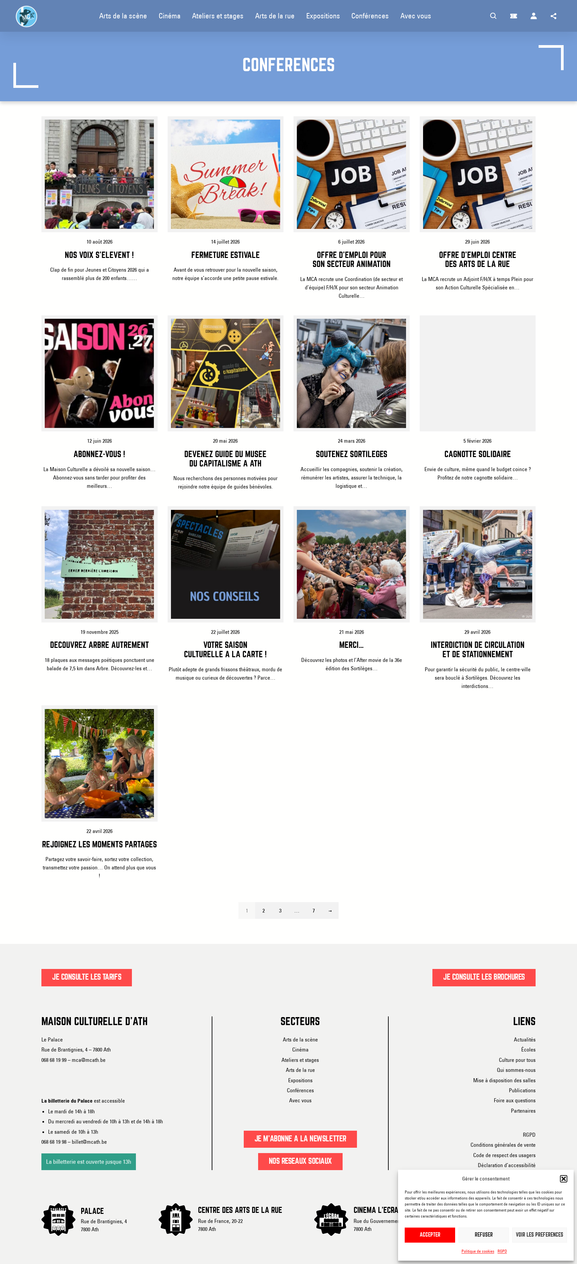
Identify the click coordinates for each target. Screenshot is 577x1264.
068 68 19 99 (53, 1060)
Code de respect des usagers (504, 1155)
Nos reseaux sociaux (300, 1161)
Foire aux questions (515, 1100)
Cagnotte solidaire (477, 455)
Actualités (525, 1039)
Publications (522, 1090)
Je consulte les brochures (484, 977)
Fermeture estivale (225, 256)
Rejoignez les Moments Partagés (99, 845)
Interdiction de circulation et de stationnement (478, 650)
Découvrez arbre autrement (99, 646)
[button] (563, 1178)
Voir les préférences (539, 1235)
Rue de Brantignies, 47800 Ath (104, 1225)
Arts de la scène (300, 1039)
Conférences (300, 1090)
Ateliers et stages (300, 1060)
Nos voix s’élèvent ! (99, 256)
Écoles (528, 1049)
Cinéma (300, 1049)
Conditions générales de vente (503, 1144)
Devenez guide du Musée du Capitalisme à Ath (225, 459)
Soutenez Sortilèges (351, 455)
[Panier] (513, 16)
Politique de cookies (477, 1251)
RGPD (502, 1251)
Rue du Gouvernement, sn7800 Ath (381, 1225)
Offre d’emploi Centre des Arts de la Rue (477, 260)
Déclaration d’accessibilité (507, 1165)
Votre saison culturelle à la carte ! (225, 650)
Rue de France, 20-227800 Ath (220, 1225)
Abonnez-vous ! (99, 455)
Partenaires (523, 1110)
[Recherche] (493, 16)
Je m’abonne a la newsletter (300, 1139)
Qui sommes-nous (516, 1070)
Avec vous (300, 1100)
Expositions (300, 1080)
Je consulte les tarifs (86, 977)
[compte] (533, 16)
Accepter (430, 1235)
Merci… (351, 646)
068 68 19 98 (53, 1141)
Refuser (484, 1235)
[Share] (553, 16)
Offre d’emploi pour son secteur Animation (352, 260)
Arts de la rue (300, 1070)
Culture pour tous (517, 1060)
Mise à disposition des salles (504, 1080)
